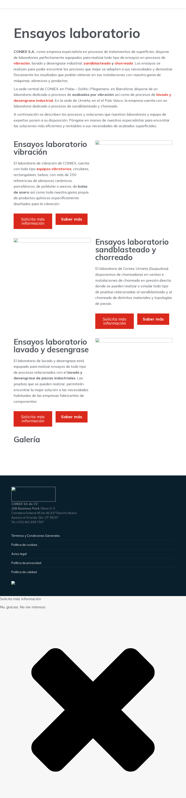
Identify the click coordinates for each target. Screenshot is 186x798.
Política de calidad (24, 572)
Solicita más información (33, 221)
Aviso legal (19, 554)
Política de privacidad (26, 563)
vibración (22, 63)
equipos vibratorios (54, 169)
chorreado (124, 63)
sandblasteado (97, 63)
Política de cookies (24, 545)
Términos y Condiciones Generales (35, 535)
